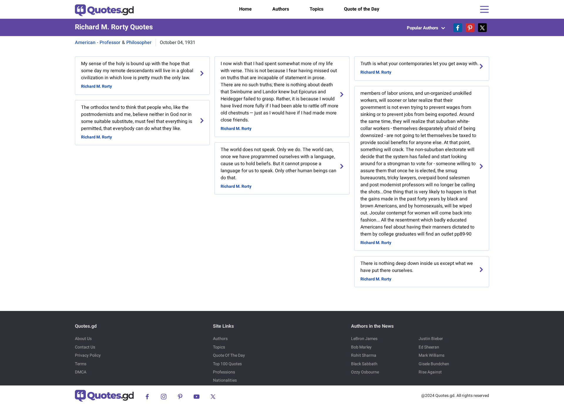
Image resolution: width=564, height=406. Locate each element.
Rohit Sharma (363, 355)
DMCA (80, 372)
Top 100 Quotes (227, 364)
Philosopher (139, 42)
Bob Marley (361, 347)
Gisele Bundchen (434, 364)
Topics (316, 9)
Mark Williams (431, 355)
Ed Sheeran (429, 347)
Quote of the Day (361, 9)
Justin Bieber (431, 339)
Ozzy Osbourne (365, 372)
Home (245, 9)
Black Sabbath (364, 364)
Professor (110, 42)
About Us (83, 339)
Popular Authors (423, 28)
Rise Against (430, 372)
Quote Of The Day (229, 355)
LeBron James (364, 339)
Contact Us (85, 347)
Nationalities (225, 380)
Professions (224, 372)
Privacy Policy (88, 355)
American (85, 42)
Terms (80, 364)
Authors (280, 9)
